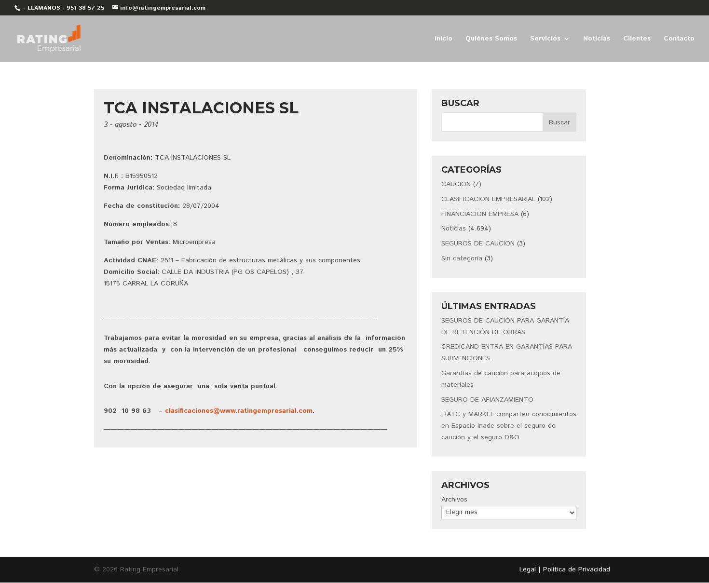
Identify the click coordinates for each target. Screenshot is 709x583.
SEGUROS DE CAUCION (478, 243)
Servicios (545, 39)
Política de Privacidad (576, 569)
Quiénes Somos (491, 39)
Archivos (454, 499)
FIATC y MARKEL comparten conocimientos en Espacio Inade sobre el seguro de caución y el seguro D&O (508, 425)
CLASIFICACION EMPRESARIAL (488, 199)
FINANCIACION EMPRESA (479, 214)
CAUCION (456, 184)
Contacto (679, 39)
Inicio (443, 39)
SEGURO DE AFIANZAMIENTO (487, 400)
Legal (527, 569)
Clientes (637, 39)
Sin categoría (461, 258)
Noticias (596, 39)
